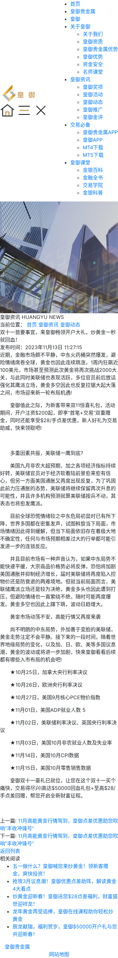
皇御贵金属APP (100, 132)
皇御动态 (93, 102)
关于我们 (93, 34)
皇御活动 (93, 94)
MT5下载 (93, 155)
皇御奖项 (93, 87)
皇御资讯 (80, 79)
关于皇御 (80, 26)
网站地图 (59, 954)
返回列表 (10, 851)
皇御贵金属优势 (100, 49)
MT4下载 (93, 147)
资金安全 (93, 64)
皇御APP (93, 140)
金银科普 (93, 193)
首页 (75, 4)
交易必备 (80, 125)
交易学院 (93, 185)
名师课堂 (93, 72)
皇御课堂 (80, 162)
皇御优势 (93, 57)
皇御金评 (93, 117)
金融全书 (93, 177)
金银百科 (93, 170)
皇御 (75, 19)
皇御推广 (93, 109)
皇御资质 (93, 41)
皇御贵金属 (82, 11)
